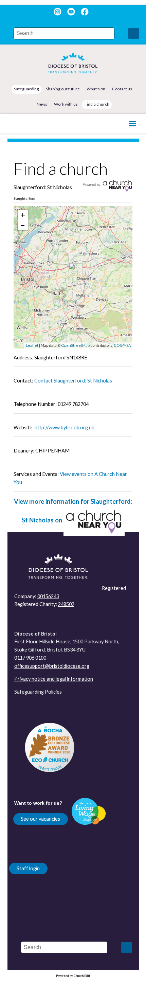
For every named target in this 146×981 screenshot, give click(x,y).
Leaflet (32, 345)
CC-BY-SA (122, 345)
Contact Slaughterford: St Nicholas (73, 381)
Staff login (28, 868)
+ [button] (23, 214)
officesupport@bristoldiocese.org (51, 666)
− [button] (23, 225)
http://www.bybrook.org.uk (64, 427)
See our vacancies (40, 819)
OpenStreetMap (75, 345)
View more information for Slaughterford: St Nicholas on (73, 511)
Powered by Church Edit (73, 976)
